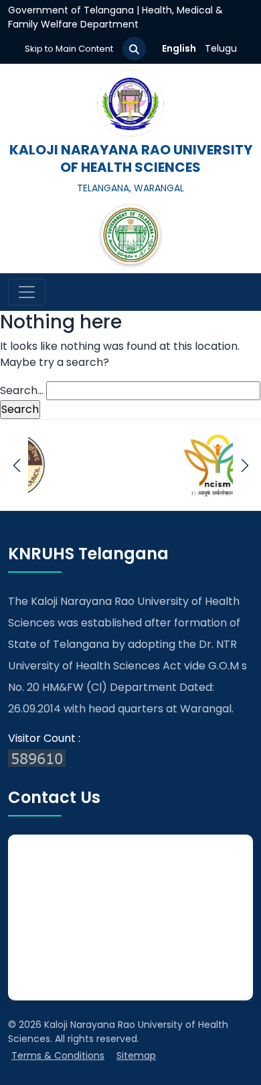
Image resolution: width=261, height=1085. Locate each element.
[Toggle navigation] (27, 292)
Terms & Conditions (57, 1055)
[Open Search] (134, 48)
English (179, 48)
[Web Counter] (130, 757)
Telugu (221, 48)
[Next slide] (245, 465)
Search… (22, 390)
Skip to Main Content (69, 48)
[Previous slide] (16, 465)
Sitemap (136, 1055)
